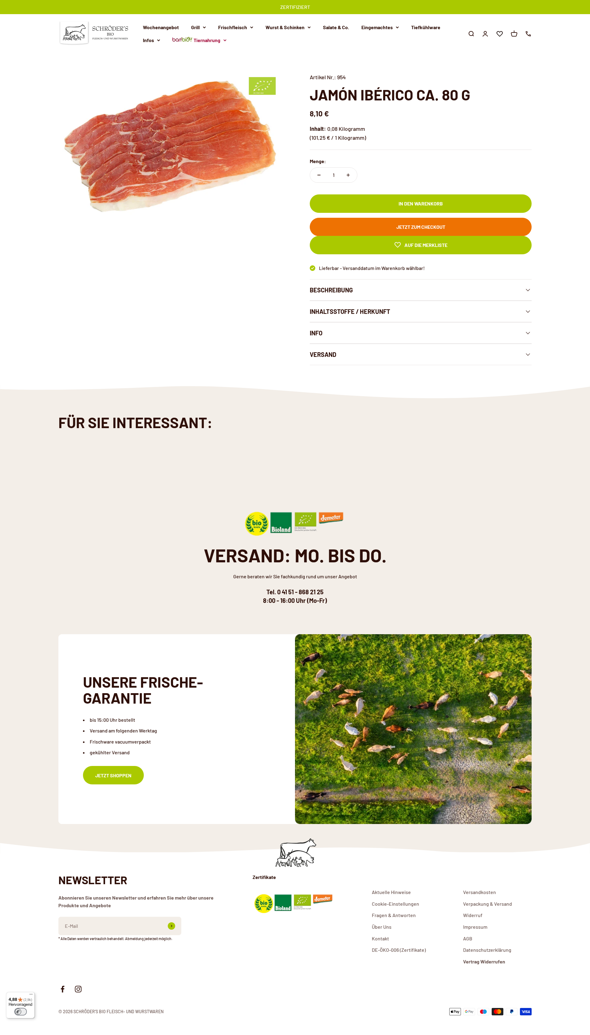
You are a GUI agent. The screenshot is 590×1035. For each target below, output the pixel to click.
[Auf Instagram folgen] (78, 989)
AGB (467, 938)
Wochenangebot (161, 27)
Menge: (318, 161)
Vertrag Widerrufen (484, 961)
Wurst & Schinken (285, 27)
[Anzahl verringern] (319, 175)
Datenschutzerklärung (487, 950)
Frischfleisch (232, 27)
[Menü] (31, 995)
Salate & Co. (336, 27)
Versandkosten (479, 892)
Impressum (475, 927)
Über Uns (381, 927)
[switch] (20, 1011)
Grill (195, 27)
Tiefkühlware (425, 27)
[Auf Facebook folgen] (62, 989)
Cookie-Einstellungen (395, 904)
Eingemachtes (377, 27)
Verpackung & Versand (487, 904)
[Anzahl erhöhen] (348, 175)
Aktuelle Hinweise (391, 892)
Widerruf (472, 915)
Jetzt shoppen (113, 775)
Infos (148, 40)
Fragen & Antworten (394, 915)
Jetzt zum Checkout (420, 227)
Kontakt (380, 938)
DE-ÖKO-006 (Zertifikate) (399, 950)
